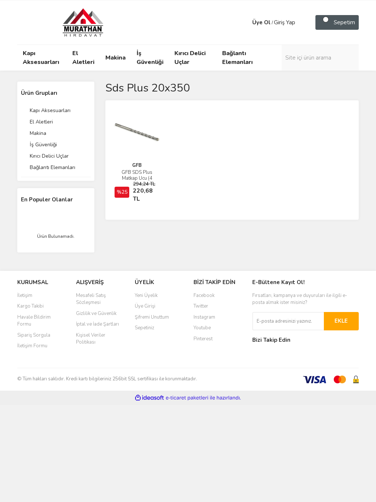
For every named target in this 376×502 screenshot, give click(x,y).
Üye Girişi (145, 306)
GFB (137, 165)
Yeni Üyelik (146, 295)
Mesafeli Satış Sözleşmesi (91, 299)
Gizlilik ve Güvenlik (96, 313)
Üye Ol (261, 22)
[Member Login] (245, 22)
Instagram (204, 317)
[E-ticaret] (187, 398)
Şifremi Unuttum (152, 317)
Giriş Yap (284, 22)
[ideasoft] (149, 397)
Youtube (202, 327)
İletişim (24, 295)
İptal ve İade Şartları (97, 324)
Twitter (201, 306)
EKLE (341, 320)
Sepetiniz (144, 327)
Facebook (204, 295)
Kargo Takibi (30, 306)
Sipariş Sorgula (33, 335)
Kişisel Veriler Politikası (90, 339)
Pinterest (203, 339)
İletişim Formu (32, 346)
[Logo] (76, 22)
